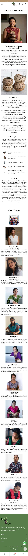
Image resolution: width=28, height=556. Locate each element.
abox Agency (21, 546)
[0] (14, 554)
